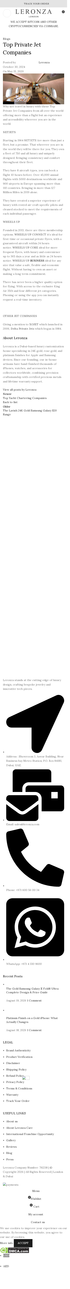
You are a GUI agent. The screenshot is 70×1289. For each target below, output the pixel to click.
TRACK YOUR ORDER (36, 3)
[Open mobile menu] (7, 13)
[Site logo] (33, 13)
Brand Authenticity (18, 1050)
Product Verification (19, 1057)
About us (12, 1121)
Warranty (12, 1094)
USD (6, 1258)
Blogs (6, 39)
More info (7, 1243)
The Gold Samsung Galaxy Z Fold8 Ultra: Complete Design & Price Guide (32, 990)
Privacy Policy (15, 1082)
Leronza (44, 62)
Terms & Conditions (19, 1088)
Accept (23, 1243)
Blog (9, 1153)
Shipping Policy (16, 1069)
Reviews (11, 1146)
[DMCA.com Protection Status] (14, 1250)
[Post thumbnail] (33, 984)
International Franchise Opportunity (30, 1134)
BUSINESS (37, 260)
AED (6, 1268)
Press (10, 1159)
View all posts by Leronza (19, 389)
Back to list (10, 402)
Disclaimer (13, 1063)
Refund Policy (15, 1076)
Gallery (11, 1140)
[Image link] (10, 675)
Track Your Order (18, 1101)
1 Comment (34, 1000)
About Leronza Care (19, 1128)
